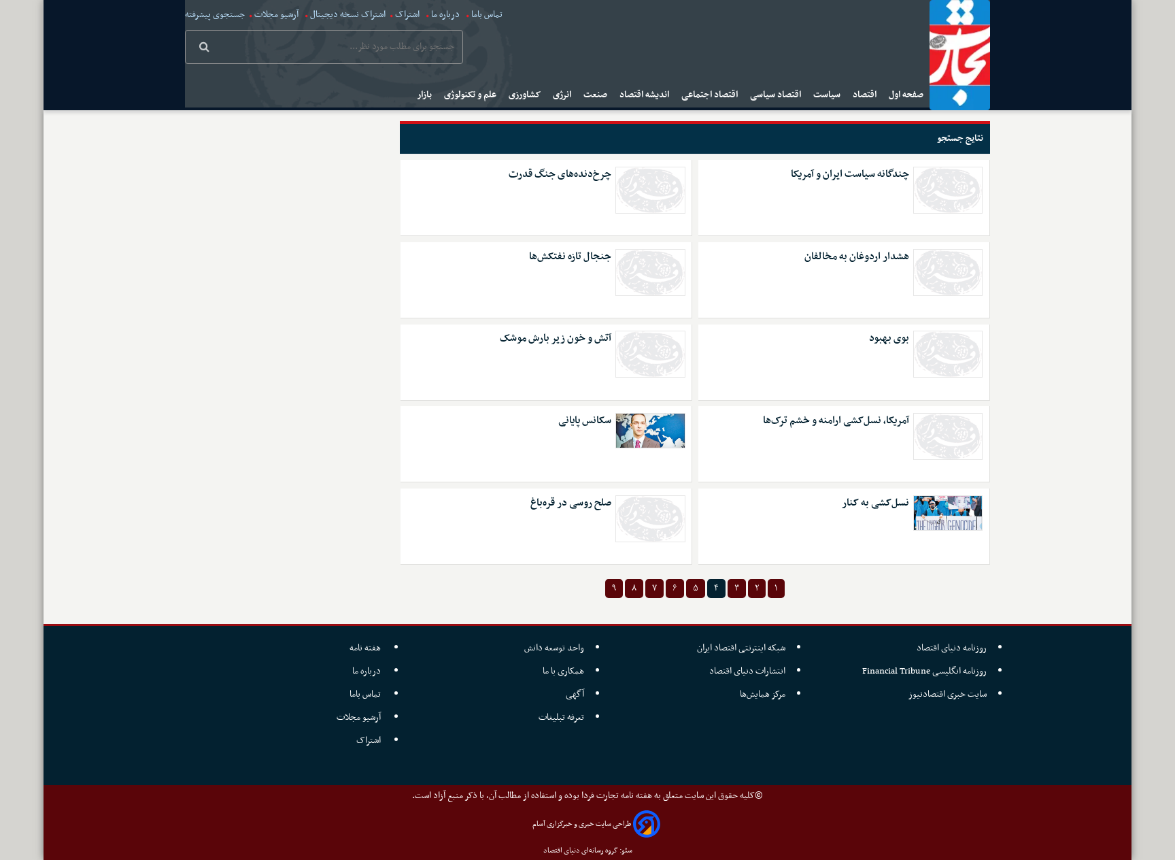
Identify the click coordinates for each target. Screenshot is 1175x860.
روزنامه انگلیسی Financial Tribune (924, 671)
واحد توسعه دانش (554, 648)
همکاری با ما (563, 671)
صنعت (596, 95)
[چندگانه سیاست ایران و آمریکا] (948, 190)
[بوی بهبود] (948, 354)
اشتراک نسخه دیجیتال (347, 14)
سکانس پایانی (584, 421)
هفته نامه (366, 648)
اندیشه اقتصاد (645, 95)
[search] (204, 48)
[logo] (960, 55)
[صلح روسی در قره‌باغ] (650, 518)
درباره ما (445, 14)
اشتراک (407, 14)
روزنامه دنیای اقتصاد (952, 648)
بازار (425, 95)
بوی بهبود (889, 338)
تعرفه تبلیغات (561, 717)
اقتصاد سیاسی (776, 95)
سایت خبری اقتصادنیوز (947, 694)
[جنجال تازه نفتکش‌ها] (650, 272)
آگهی (575, 694)
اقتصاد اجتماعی (710, 95)
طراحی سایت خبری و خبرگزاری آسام (581, 824)
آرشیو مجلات (276, 14)
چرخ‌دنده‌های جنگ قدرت (560, 174)
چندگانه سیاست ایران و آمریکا (850, 174)
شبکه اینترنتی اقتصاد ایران (741, 648)
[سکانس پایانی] (650, 430)
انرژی (563, 95)
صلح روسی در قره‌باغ (570, 503)
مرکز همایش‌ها (762, 694)
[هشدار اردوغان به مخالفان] (948, 272)
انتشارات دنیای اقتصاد (747, 671)
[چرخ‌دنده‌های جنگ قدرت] (650, 190)
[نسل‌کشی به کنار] (948, 513)
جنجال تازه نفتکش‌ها (570, 257)
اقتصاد (866, 95)
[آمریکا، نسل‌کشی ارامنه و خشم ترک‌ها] (948, 436)
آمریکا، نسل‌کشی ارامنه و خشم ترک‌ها (836, 421)
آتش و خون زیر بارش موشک (555, 338)
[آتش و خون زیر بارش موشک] (650, 354)
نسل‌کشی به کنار (875, 503)
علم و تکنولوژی (471, 95)
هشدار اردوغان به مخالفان (856, 257)
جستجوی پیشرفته (215, 14)
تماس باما (487, 14)
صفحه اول (907, 95)
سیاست (827, 95)
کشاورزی (526, 95)
